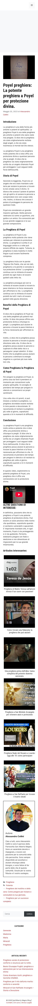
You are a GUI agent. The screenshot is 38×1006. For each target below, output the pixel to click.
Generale (7, 930)
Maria (5, 938)
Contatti (9, 1003)
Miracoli (6, 941)
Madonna (7, 934)
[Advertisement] (19, 30)
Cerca (29, 914)
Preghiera (10, 882)
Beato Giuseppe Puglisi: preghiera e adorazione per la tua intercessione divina (18, 969)
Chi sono (17, 1003)
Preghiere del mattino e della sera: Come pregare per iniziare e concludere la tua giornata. (17, 891)
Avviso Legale (27, 1003)
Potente (9, 885)
